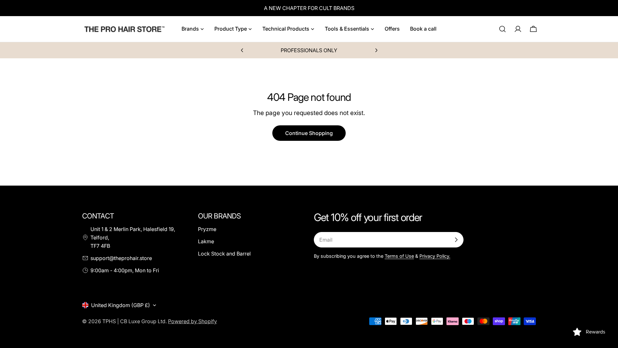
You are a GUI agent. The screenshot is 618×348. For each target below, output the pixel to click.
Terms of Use (399, 256)
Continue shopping (309, 133)
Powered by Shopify (192, 321)
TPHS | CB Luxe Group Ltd (133, 321)
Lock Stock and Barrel (224, 253)
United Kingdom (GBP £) (120, 305)
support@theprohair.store (121, 258)
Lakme (206, 241)
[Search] (502, 29)
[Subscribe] (456, 240)
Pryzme (207, 229)
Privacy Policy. (434, 256)
